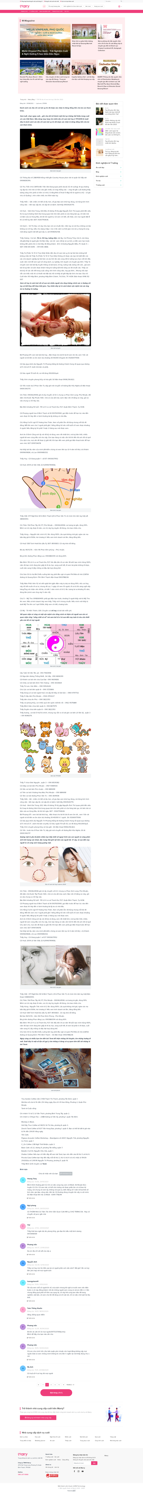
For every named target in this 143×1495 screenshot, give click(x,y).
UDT (74, 1490)
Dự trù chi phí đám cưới (68, 1)
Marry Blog (31, 99)
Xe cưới (52, 1440)
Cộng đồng (65, 1459)
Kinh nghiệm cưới (45, 11)
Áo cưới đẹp (100, 167)
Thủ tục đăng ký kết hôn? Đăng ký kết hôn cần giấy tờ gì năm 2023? (112, 153)
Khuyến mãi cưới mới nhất (52, 1)
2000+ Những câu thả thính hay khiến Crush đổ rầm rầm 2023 (112, 122)
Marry (106, 1455)
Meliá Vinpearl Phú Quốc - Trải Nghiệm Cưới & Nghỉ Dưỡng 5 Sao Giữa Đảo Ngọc (45, 52)
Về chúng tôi (49, 1467)
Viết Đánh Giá (67, 1173)
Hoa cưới (37, 1437)
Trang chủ (24, 11)
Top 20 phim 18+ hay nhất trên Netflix (112, 142)
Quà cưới (97, 1437)
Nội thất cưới (84, 1437)
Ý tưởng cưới (33, 11)
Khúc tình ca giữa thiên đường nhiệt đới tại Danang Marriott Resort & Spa (82, 43)
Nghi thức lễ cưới (55, 1437)
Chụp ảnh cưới (99, 1440)
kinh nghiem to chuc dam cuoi (73, 6)
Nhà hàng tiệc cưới (115, 1440)
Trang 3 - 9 (70, 1384)
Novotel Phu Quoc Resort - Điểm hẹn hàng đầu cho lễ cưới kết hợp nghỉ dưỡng (31, 79)
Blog (97, 172)
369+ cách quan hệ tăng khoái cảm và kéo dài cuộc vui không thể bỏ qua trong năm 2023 (113, 133)
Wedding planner (40, 1440)
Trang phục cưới (57, 11)
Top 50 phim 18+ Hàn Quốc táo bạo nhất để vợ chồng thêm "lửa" (112, 112)
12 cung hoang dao (54, 6)
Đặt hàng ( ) (56, 1393)
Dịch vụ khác (24, 1437)
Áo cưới (57, 1457)
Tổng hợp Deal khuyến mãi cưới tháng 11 (31, 1)
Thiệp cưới (68, 1440)
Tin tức (66, 11)
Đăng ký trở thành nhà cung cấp (38, 1418)
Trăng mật (113, 1437)
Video (59, 1459)
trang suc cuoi (98, 6)
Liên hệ (56, 1467)
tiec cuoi (88, 6)
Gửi (94, 1463)
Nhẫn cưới (68, 1437)
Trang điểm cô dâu (25, 1440)
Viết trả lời (32, 1198)
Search (121, 1)
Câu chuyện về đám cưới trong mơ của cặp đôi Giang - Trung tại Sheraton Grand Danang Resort (57, 79)
